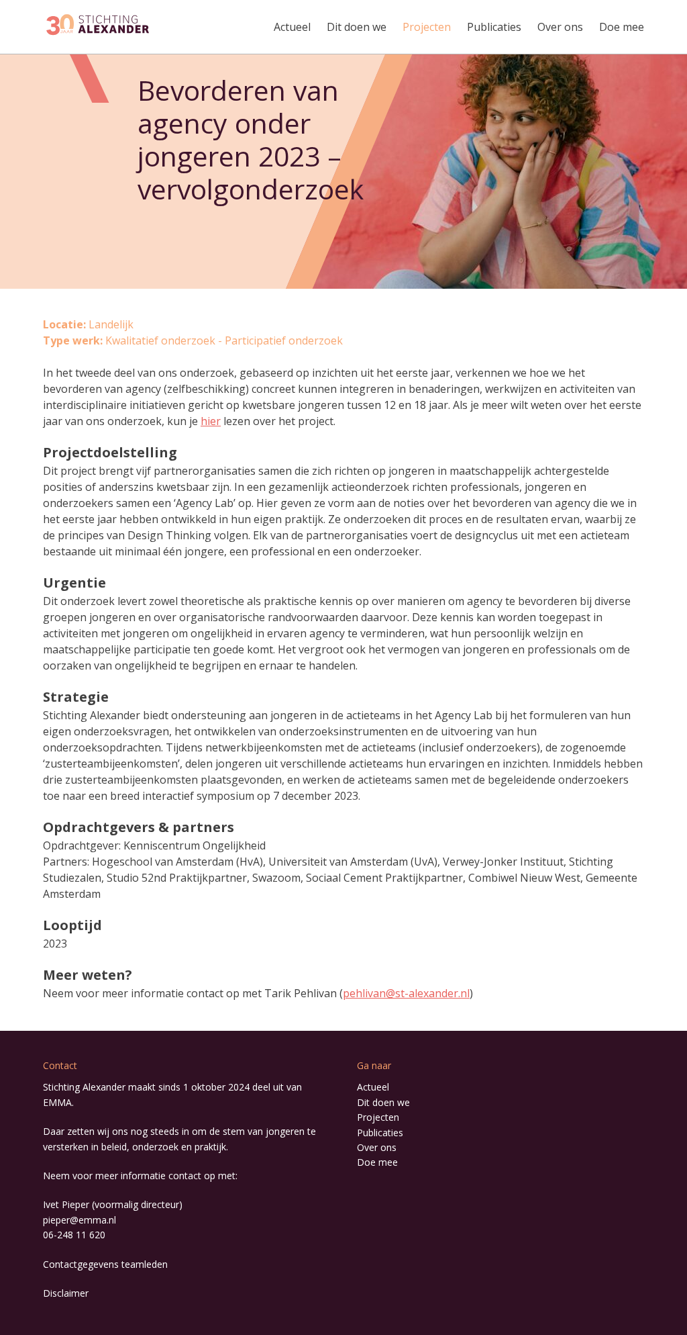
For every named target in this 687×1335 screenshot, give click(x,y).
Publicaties (494, 26)
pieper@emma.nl (79, 1219)
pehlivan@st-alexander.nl (406, 993)
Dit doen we (356, 26)
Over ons (560, 26)
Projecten (427, 26)
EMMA (57, 1102)
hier (211, 421)
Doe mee (621, 26)
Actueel (292, 26)
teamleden (144, 1264)
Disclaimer (66, 1293)
